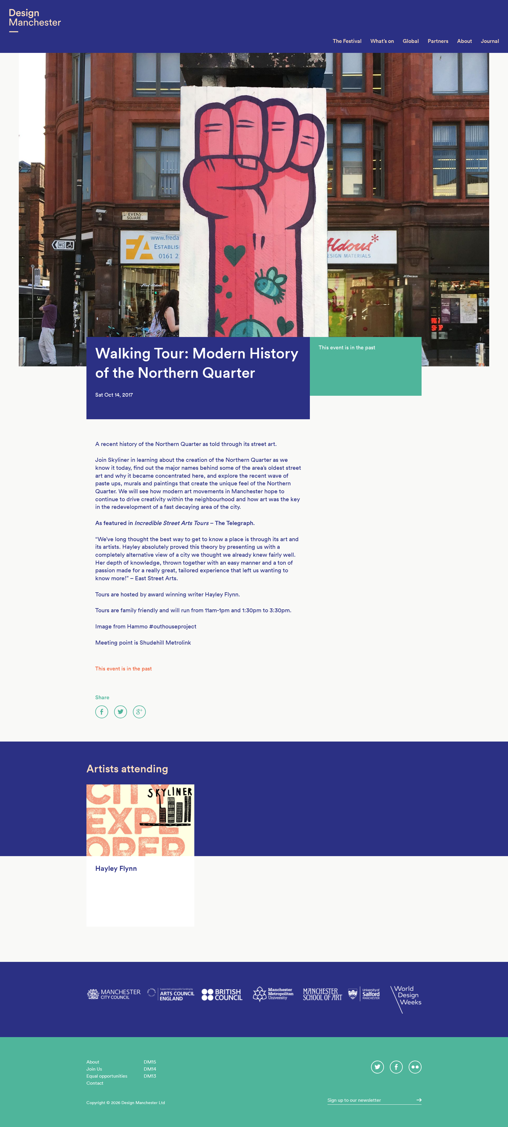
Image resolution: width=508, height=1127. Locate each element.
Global (411, 41)
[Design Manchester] (35, 26)
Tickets (327, 354)
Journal (490, 41)
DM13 (150, 1076)
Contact (94, 1083)
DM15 (150, 1062)
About (464, 41)
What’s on (382, 41)
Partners (438, 41)
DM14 (150, 1069)
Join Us (94, 1069)
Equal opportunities (106, 1076)
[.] (417, 1100)
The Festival (347, 41)
